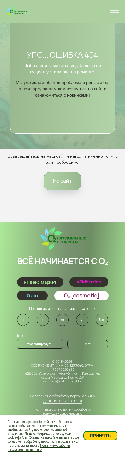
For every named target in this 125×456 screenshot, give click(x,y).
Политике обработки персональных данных (39, 447)
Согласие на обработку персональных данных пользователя (62, 398)
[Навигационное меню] (114, 12)
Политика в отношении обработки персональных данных (63, 412)
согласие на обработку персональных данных (41, 441)
